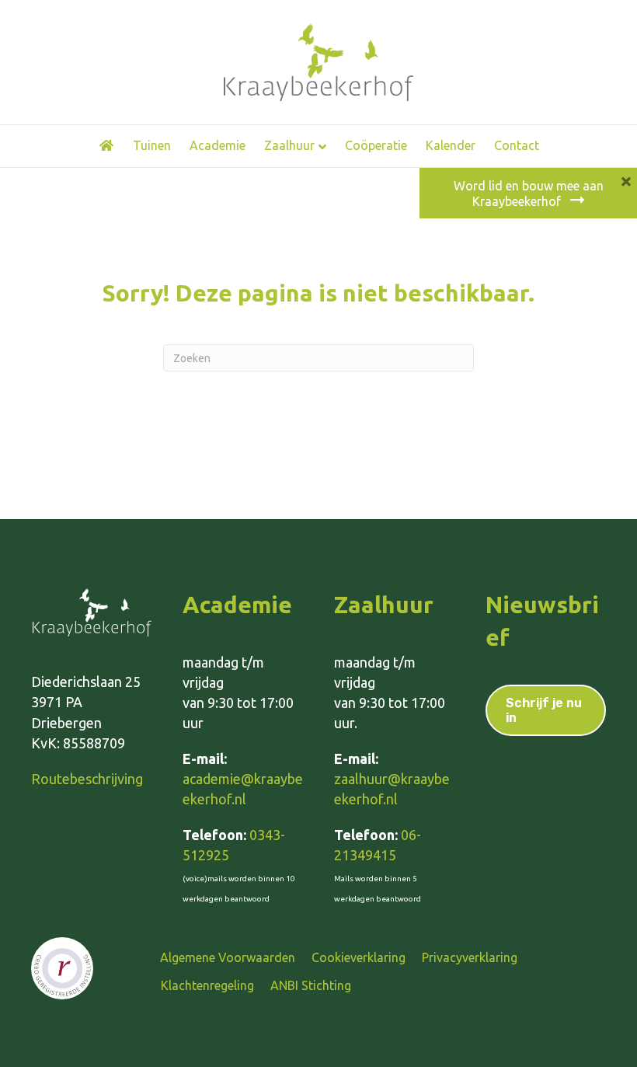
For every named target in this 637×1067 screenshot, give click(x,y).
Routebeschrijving (87, 778)
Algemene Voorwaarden (227, 957)
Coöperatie (376, 145)
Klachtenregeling (207, 985)
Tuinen (152, 145)
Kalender (450, 145)
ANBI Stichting (310, 985)
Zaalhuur (289, 145)
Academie (217, 145)
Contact (516, 145)
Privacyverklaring (469, 957)
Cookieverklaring (359, 957)
